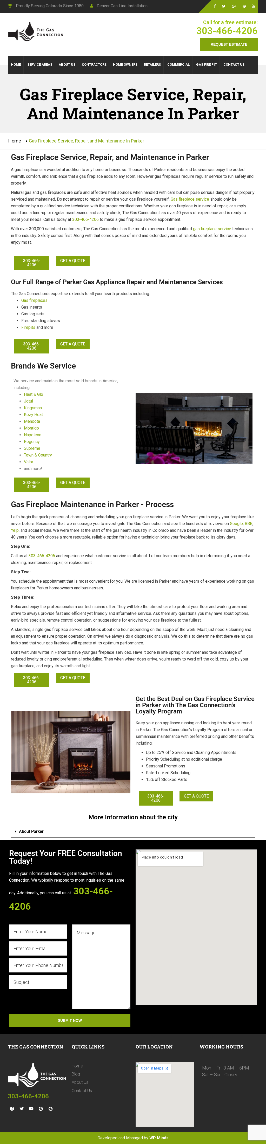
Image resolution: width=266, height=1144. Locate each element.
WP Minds (159, 1137)
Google (236, 523)
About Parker (31, 831)
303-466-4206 (227, 30)
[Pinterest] (41, 1109)
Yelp (15, 530)
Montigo (31, 428)
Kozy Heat (33, 414)
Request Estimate (229, 44)
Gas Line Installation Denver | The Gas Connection (36, 32)
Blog (76, 1074)
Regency (32, 441)
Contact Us (82, 1090)
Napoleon (32, 434)
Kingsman (33, 407)
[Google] (50, 1109)
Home (14, 141)
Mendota (32, 421)
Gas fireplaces (34, 300)
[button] (133, 832)
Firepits (28, 327)
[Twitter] (21, 1109)
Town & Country (38, 455)
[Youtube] (31, 1109)
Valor (28, 461)
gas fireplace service (212, 228)
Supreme (32, 448)
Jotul (29, 401)
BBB (248, 523)
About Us (80, 1082)
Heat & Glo (33, 394)
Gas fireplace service (190, 199)
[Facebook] (12, 1109)
